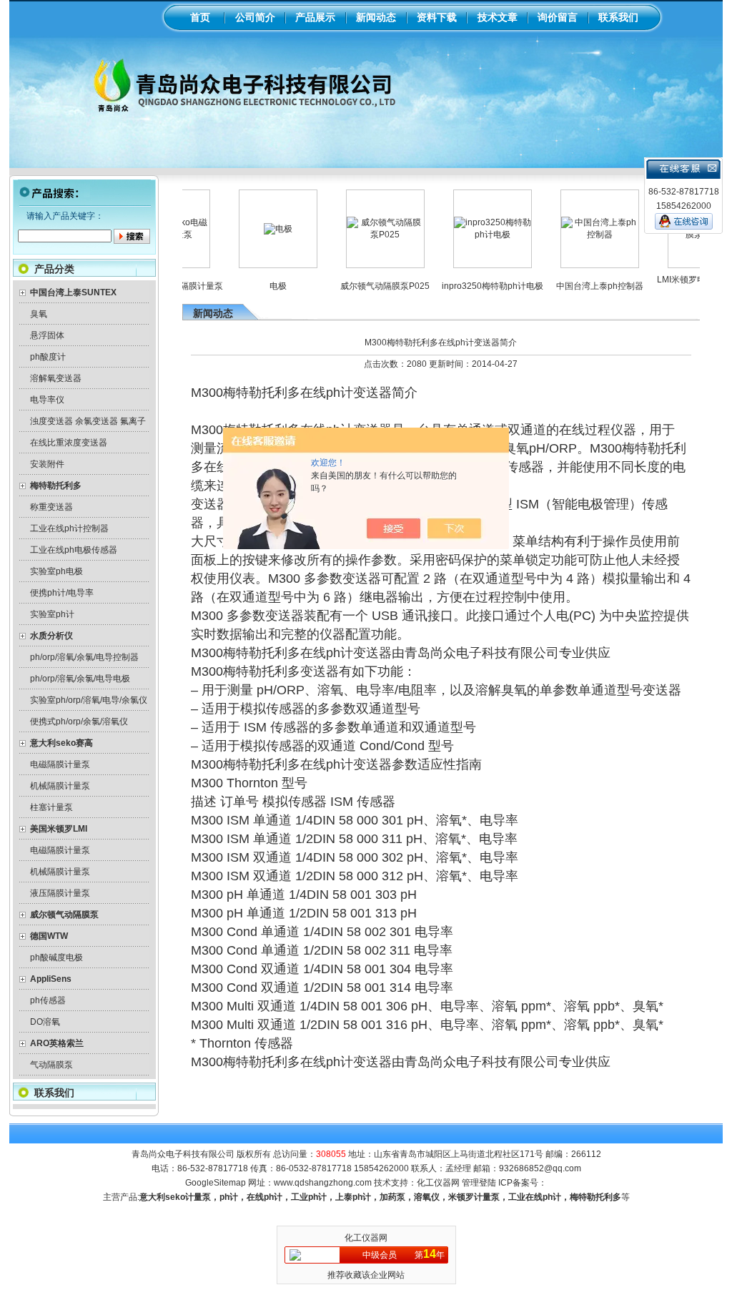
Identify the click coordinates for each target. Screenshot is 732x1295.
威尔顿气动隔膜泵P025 (363, 286)
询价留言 (558, 17)
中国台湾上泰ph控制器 (578, 286)
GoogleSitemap (215, 1183)
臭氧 (38, 314)
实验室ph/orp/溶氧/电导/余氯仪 (88, 700)
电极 (256, 286)
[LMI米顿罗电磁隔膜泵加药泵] (685, 235)
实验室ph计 (52, 614)
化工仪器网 (438, 1183)
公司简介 (255, 17)
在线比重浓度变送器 (68, 443)
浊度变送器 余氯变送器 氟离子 (88, 421)
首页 (200, 17)
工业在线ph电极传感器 (73, 550)
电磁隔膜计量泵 (60, 764)
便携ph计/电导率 (62, 593)
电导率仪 (47, 400)
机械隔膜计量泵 (60, 786)
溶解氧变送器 (55, 378)
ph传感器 (48, 1000)
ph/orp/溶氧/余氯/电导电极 (80, 679)
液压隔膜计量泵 (60, 893)
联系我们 (618, 17)
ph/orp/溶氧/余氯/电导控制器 (84, 657)
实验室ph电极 (56, 571)
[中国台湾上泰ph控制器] (578, 235)
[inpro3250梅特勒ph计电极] (471, 235)
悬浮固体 (47, 335)
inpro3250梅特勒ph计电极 (471, 286)
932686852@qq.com (540, 1168)
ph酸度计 (48, 357)
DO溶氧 (45, 1022)
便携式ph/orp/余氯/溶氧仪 (79, 722)
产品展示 (315, 17)
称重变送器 (51, 507)
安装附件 (47, 464)
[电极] (256, 229)
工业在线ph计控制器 (69, 528)
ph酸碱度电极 (56, 957)
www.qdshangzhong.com (323, 1183)
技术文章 (498, 17)
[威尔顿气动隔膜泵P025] (363, 235)
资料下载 (437, 17)
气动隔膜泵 (51, 1065)
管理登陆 (479, 1183)
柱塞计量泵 (51, 807)
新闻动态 (376, 17)
